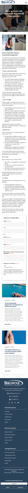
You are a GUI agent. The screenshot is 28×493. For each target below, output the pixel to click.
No (5, 265)
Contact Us (20, 487)
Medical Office (8, 460)
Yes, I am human (8, 267)
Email (7, 244)
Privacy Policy (7, 472)
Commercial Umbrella (10, 434)
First (4, 227)
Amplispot (14, 471)
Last (4, 234)
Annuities (7, 411)
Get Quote (14, 483)
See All (6, 422)
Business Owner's (9, 432)
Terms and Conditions (18, 472)
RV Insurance (8, 419)
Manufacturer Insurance (10, 458)
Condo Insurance (9, 414)
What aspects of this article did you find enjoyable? (13, 252)
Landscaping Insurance (10, 455)
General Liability (8, 437)
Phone (7, 237)
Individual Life (8, 416)
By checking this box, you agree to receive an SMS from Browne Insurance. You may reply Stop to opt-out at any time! (13, 272)
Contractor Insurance (10, 452)
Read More (7, 324)
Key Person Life (8, 440)
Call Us (7, 487)
